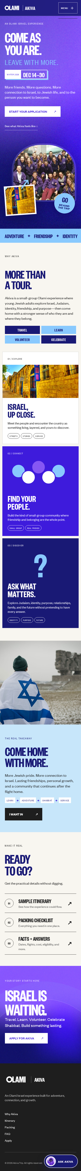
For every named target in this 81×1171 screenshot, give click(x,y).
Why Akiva (11, 1114)
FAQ (7, 1134)
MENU (68, 8)
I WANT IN (23, 814)
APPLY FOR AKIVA (26, 1038)
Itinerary (10, 1120)
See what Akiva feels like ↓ (21, 126)
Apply (8, 1140)
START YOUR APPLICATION (32, 111)
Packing (10, 1127)
